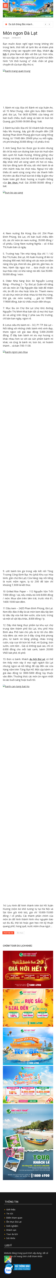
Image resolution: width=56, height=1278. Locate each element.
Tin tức (9, 1213)
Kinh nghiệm (12, 1225)
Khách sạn (11, 1229)
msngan (6, 38)
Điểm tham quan (14, 1217)
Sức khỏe (10, 1238)
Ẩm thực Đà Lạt (14, 1221)
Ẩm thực (20, 933)
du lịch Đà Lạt (37, 659)
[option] (30, 24)
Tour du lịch (12, 1234)
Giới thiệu (10, 1209)
